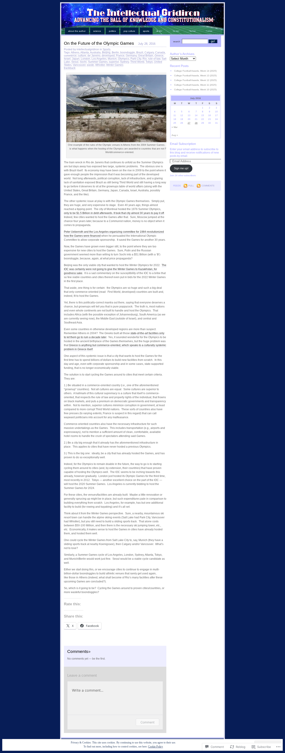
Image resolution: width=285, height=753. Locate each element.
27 (189, 123)
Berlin (115, 52)
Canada (160, 52)
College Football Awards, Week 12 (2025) (195, 80)
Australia (95, 52)
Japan (75, 58)
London (85, 58)
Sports (146, 31)
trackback (69, 68)
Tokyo (149, 61)
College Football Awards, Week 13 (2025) (195, 75)
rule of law (154, 58)
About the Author (77, 31)
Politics (112, 31)
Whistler (100, 65)
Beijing (106, 52)
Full (191, 185)
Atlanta (84, 52)
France (120, 55)
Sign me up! (181, 168)
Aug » (175, 135)
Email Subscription (183, 143)
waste (90, 65)
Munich (112, 58)
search (176, 41)
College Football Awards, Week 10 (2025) (195, 89)
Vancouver (79, 65)
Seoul (74, 61)
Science (97, 31)
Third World (137, 61)
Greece (159, 55)
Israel (67, 58)
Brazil (139, 52)
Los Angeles (99, 58)
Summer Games (98, 61)
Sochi (83, 61)
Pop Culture (129, 31)
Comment (147, 722)
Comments (208, 185)
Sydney (124, 61)
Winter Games (114, 65)
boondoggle (127, 52)
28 (196, 123)
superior (114, 61)
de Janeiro (94, 55)
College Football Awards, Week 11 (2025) (195, 85)
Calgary (149, 52)
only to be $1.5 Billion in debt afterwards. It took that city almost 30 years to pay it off (114, 213)
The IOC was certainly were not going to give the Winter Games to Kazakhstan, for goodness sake (115, 269)
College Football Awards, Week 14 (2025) (195, 71)
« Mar (174, 127)
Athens (75, 52)
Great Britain (145, 55)
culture (82, 55)
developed (108, 55)
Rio (144, 58)
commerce (70, 55)
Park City (135, 58)
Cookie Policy (155, 746)
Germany (131, 55)
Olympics (123, 58)
